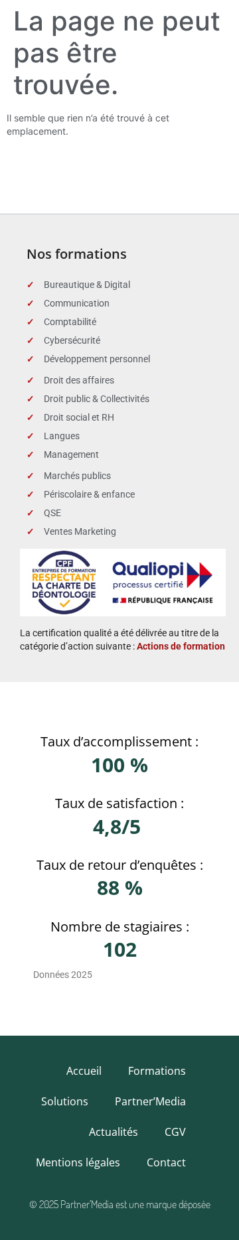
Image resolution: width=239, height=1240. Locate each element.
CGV (175, 1132)
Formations (157, 1071)
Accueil (84, 1071)
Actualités (113, 1132)
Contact (166, 1162)
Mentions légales (78, 1162)
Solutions (64, 1101)
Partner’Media (150, 1101)
